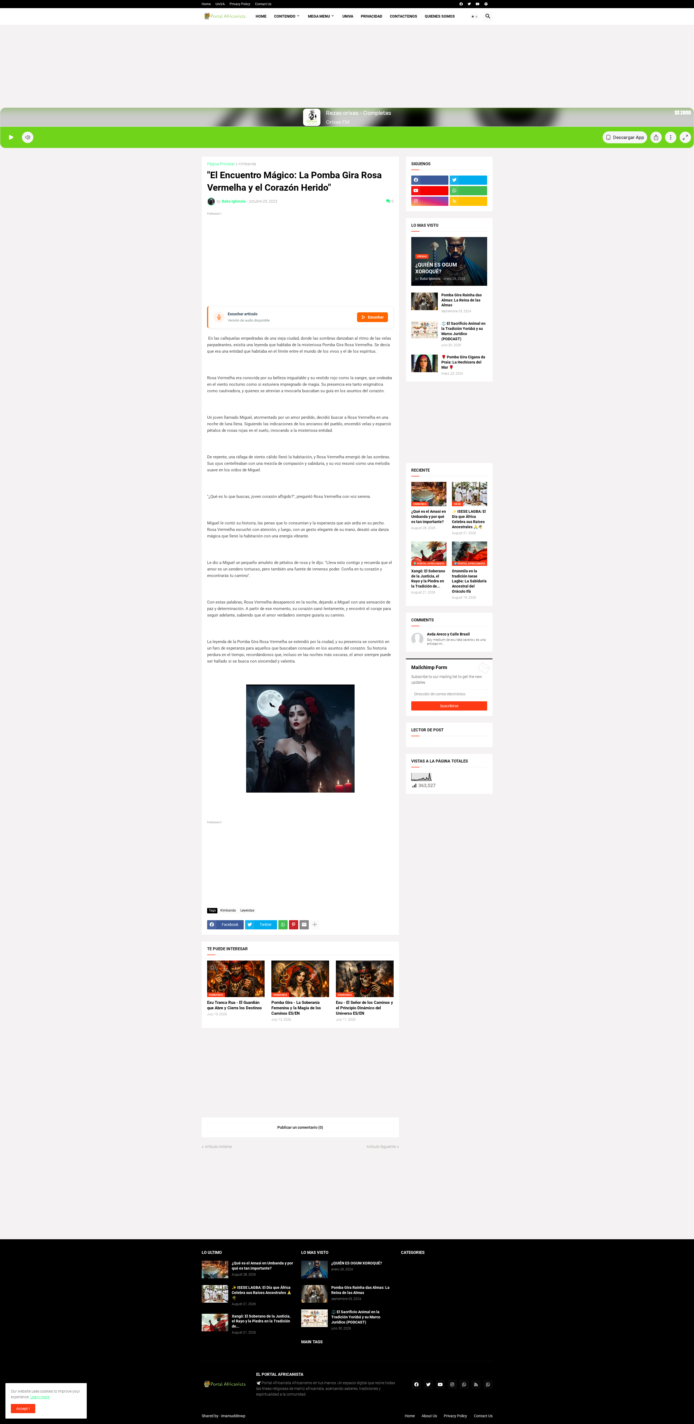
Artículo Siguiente (381, 1146)
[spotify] (486, 4)
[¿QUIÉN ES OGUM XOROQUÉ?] (314, 1269)
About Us (429, 1416)
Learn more (39, 1397)
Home (206, 4)
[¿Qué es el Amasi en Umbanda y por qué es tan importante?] (215, 1269)
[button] (474, 16)
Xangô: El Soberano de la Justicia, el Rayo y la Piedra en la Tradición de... (428, 579)
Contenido (284, 16)
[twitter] (469, 4)
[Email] (304, 924)
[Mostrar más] (314, 924)
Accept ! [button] (23, 1408)
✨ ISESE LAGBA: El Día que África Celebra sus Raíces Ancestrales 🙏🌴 (469, 519)
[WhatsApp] (283, 924)
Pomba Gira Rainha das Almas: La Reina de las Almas (461, 300)
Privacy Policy (240, 4)
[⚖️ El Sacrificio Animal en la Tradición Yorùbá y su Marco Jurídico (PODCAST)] (424, 330)
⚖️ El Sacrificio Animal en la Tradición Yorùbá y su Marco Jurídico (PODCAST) (463, 331)
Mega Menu (319, 16)
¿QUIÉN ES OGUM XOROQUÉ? (356, 1263)
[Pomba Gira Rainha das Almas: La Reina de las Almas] (424, 301)
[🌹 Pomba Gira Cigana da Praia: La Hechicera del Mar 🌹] (424, 363)
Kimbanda (247, 164)
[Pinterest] (293, 924)
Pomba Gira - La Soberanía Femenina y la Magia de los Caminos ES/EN (296, 1008)
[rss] (468, 201)
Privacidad (371, 16)
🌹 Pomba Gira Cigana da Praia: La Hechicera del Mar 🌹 (463, 362)
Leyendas (247, 910)
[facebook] (461, 4)
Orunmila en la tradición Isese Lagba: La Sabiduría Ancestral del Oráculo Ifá (469, 581)
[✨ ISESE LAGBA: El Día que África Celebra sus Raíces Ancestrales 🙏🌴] (215, 1294)
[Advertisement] (347, 70)
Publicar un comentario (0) (300, 1127)
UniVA (220, 4)
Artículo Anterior (218, 1146)
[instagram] (430, 201)
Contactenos (403, 16)
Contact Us (263, 4)
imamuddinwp (233, 1416)
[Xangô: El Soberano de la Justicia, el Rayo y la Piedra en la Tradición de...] (215, 1322)
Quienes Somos (440, 16)
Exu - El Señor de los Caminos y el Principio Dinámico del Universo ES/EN (364, 1008)
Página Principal (220, 164)
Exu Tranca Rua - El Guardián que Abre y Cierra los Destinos (234, 1005)
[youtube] (478, 4)
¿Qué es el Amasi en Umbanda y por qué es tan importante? (428, 516)
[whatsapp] (468, 190)
